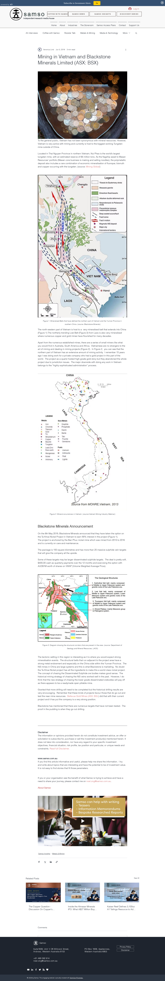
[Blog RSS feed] (44, 970)
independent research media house (38, 18)
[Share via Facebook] (39, 862)
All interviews (32, 33)
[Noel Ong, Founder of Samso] (32, 969)
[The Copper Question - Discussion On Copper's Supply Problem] (43, 892)
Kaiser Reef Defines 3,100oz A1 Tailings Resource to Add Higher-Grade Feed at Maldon (121, 908)
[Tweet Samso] (40, 969)
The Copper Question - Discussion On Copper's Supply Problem (40, 908)
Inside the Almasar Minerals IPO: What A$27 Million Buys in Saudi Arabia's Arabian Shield (82, 908)
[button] (73, 24)
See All (136, 878)
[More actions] (125, 49)
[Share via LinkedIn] (51, 862)
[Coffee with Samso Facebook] (36, 969)
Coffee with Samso (51, 33)
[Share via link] (57, 862)
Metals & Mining (87, 33)
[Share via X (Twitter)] (45, 862)
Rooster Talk (69, 33)
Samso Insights (44, 854)
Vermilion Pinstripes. (76, 978)
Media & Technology (109, 33)
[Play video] (82, 821)
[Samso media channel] (28, 969)
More (125, 33)
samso (34, 14)
